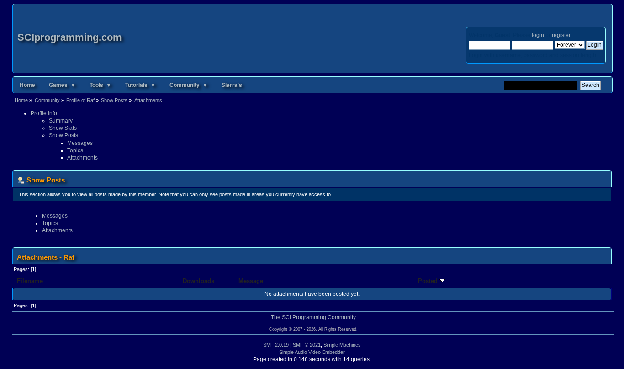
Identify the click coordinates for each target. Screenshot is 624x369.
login (538, 35)
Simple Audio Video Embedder (312, 352)
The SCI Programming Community (313, 317)
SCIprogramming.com (69, 37)
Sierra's (232, 84)
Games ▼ (62, 84)
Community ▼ (188, 84)
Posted (428, 281)
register (561, 35)
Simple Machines (342, 345)
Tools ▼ (100, 84)
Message (250, 281)
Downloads (198, 281)
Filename (30, 281)
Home (27, 84)
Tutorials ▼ (140, 84)
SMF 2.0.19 (276, 345)
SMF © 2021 (307, 345)
